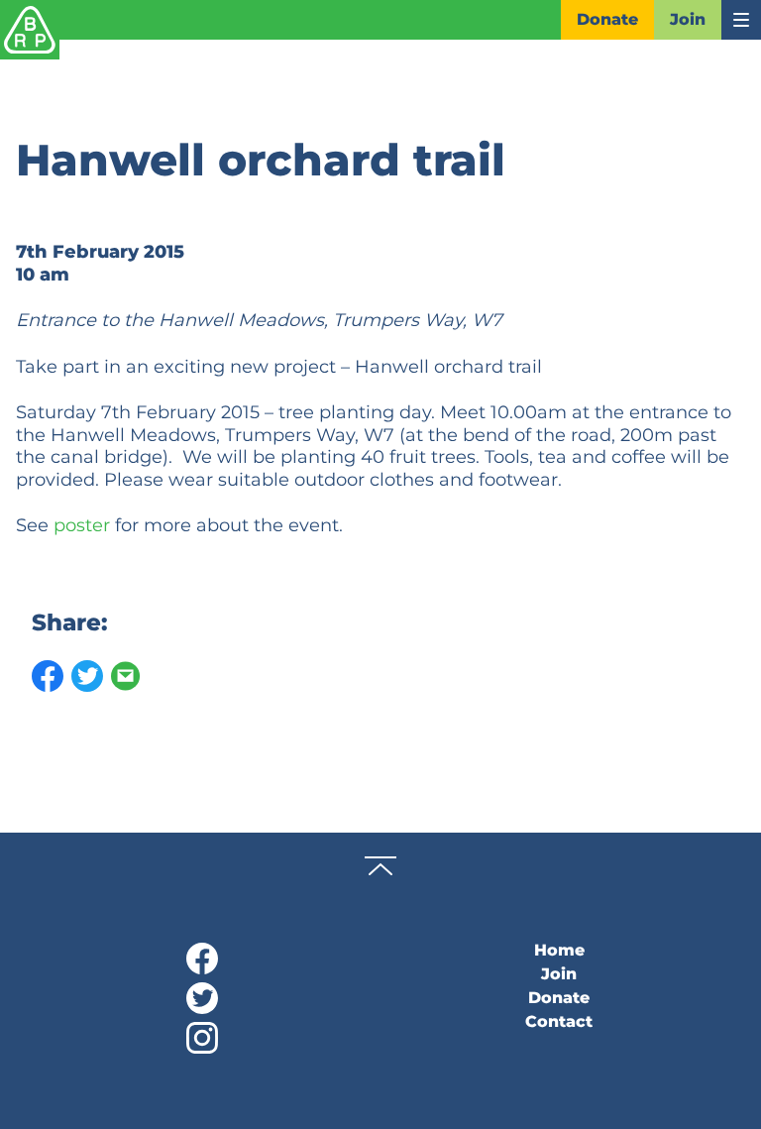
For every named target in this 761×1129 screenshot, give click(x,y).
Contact (559, 1021)
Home (559, 950)
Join (688, 19)
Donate (607, 19)
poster (82, 525)
